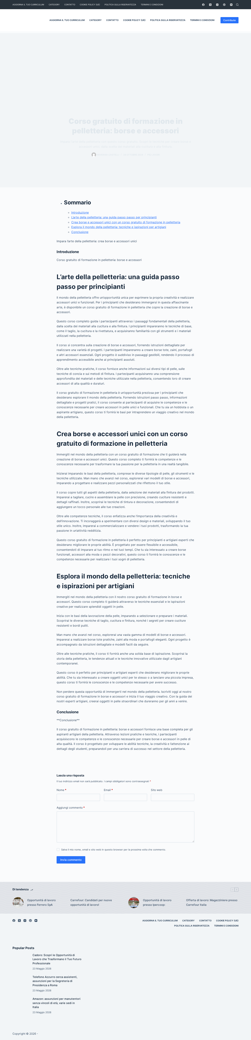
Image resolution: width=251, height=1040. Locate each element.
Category (54, 4)
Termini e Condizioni (152, 4)
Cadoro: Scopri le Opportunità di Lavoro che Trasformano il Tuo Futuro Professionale (57, 959)
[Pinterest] (224, 4)
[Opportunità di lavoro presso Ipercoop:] (133, 902)
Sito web (156, 790)
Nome (61, 790)
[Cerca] (237, 4)
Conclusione (79, 232)
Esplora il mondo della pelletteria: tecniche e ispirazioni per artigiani (118, 227)
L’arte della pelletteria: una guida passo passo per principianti (114, 217)
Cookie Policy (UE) (90, 4)
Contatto (69, 4)
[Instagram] (217, 4)
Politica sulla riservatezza (120, 4)
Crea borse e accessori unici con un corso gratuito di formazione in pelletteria (125, 222)
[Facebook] (203, 4)
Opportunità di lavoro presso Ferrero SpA (41, 902)
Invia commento (71, 859)
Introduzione (80, 212)
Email (108, 790)
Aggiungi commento (71, 807)
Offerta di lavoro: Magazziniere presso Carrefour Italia (211, 902)
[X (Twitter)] (210, 4)
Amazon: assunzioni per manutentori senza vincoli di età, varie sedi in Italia (56, 1003)
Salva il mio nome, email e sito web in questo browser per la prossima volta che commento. (113, 849)
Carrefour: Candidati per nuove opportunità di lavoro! (91, 902)
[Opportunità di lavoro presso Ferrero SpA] (18, 902)
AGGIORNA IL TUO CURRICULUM (28, 4)
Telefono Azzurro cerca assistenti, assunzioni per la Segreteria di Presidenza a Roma (55, 981)
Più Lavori (153, 154)
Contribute (229, 20)
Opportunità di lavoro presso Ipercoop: (157, 902)
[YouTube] (231, 4)
